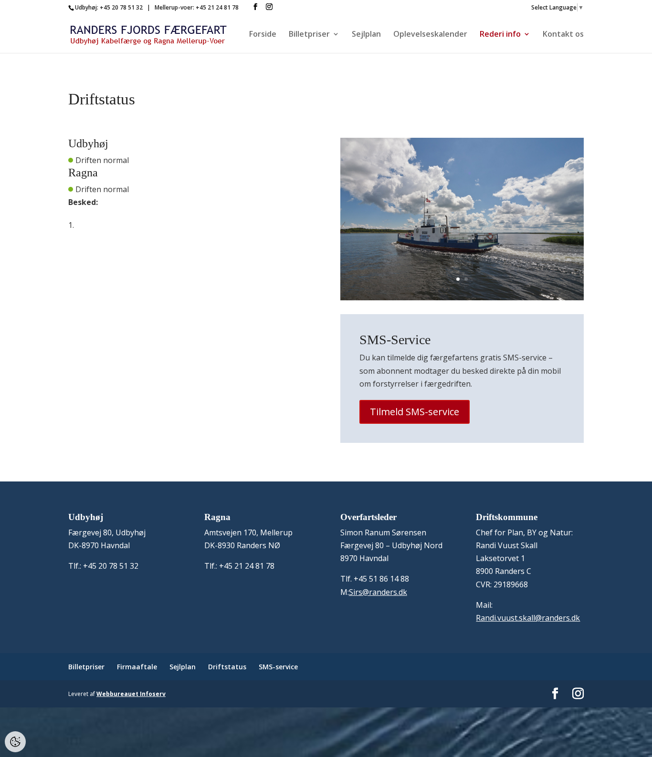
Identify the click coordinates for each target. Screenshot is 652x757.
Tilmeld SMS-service (414, 411)
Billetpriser (309, 35)
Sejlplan (366, 35)
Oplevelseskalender (430, 35)
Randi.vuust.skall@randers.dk (528, 618)
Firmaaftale (137, 666)
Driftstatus (227, 666)
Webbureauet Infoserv (131, 694)
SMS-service (278, 666)
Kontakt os (563, 35)
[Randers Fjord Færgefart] (462, 297)
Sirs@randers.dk (378, 592)
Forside (262, 35)
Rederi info (500, 35)
